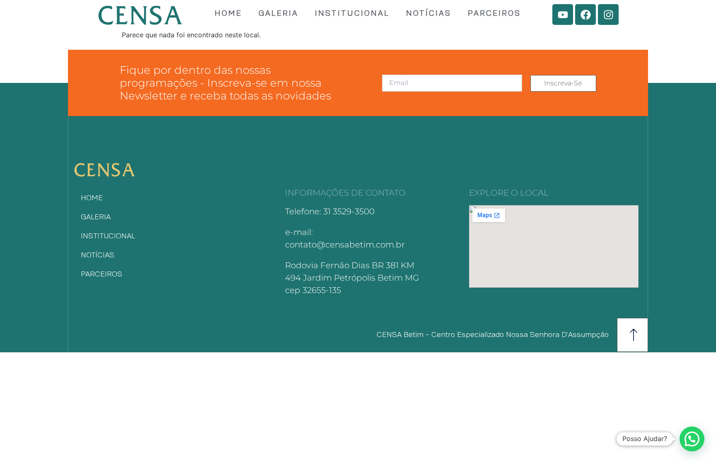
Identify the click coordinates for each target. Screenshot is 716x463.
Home (228, 13)
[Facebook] (585, 14)
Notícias (428, 13)
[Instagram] (608, 14)
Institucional (352, 13)
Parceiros (494, 13)
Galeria (278, 13)
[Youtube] (562, 14)
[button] (692, 439)
